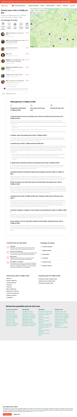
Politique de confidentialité (38, 411)
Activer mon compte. (65, 1)
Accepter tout (7, 414)
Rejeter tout (17, 414)
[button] (55, 247)
